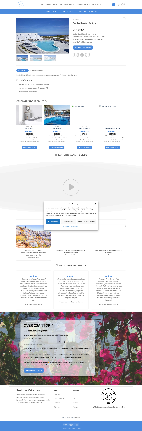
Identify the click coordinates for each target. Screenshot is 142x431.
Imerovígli (56, 12)
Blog (55, 5)
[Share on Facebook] (74, 55)
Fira (75, 12)
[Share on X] (78, 55)
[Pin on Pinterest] (85, 55)
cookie (72, 417)
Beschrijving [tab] (22, 70)
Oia (63, 12)
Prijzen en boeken (83, 47)
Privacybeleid (74, 226)
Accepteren (53, 221)
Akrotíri (82, 12)
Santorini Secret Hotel (112, 128)
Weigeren (68, 221)
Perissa (70, 12)
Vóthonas (77, 20)
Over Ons (95, 5)
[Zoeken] (113, 4)
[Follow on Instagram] (123, 4)
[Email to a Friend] (82, 55)
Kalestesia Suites (84, 128)
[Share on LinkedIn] (89, 55)
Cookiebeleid (66, 226)
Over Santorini (65, 5)
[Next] (66, 35)
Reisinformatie (82, 5)
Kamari (48, 12)
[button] (95, 204)
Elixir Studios (57, 128)
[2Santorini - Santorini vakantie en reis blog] (26, 4)
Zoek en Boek (45, 5)
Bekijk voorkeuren (86, 221)
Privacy (65, 417)
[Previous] (20, 35)
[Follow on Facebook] (120, 4)
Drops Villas (29, 128)
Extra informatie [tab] (36, 70)
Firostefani (92, 12)
